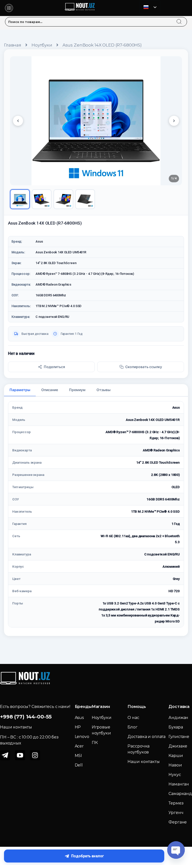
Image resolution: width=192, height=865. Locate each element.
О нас (133, 717)
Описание (49, 390)
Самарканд (180, 793)
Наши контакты (144, 761)
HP (78, 727)
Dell (79, 765)
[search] (183, 18)
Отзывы (103, 390)
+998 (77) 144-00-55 (26, 717)
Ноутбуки (42, 45)
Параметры (20, 390)
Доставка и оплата (147, 736)
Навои (175, 765)
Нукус (174, 774)
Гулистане (178, 736)
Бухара (175, 727)
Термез (175, 803)
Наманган (178, 784)
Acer (79, 746)
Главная (12, 45)
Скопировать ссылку (143, 367)
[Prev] (18, 121)
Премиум (77, 390)
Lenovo (82, 736)
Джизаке (177, 746)
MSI (78, 755)
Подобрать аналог (87, 856)
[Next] (174, 121)
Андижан (178, 717)
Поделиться (54, 367)
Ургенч (175, 812)
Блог (132, 727)
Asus (79, 717)
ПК (95, 742)
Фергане (177, 822)
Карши (175, 755)
